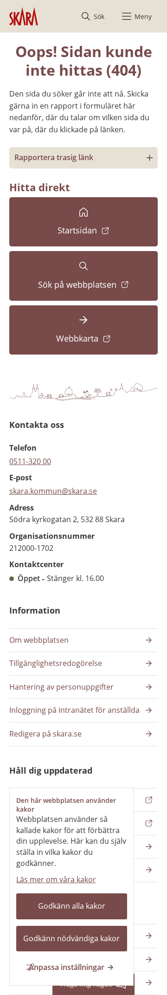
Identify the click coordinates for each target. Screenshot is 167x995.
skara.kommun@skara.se (53, 491)
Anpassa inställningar (66, 967)
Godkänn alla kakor (71, 906)
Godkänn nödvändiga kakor (71, 938)
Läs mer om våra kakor (56, 879)
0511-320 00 (30, 461)
